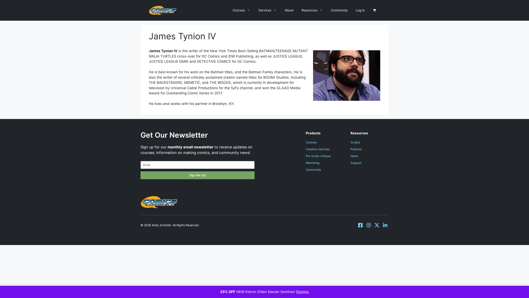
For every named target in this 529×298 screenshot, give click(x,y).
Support (355, 163)
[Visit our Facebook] (360, 225)
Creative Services (318, 149)
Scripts (355, 142)
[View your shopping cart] (374, 10)
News (354, 156)
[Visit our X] (377, 225)
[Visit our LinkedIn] (385, 225)
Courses (239, 10)
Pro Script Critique (318, 156)
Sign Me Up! (197, 175)
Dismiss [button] (302, 292)
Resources (309, 10)
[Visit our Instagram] (368, 225)
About (289, 10)
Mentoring (312, 163)
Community (339, 10)
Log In (360, 10)
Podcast (356, 149)
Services (265, 10)
